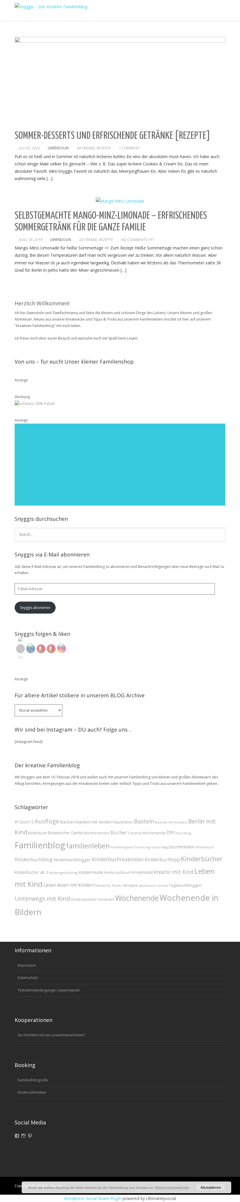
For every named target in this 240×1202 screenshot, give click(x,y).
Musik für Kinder (109, 885)
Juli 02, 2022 (29, 147)
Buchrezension (97, 833)
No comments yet (137, 239)
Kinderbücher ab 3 (31, 872)
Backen (68, 822)
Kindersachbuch (117, 872)
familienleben (88, 845)
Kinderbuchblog (34, 859)
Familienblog (40, 845)
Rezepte (103, 147)
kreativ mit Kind (173, 871)
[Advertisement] (120, 465)
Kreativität (142, 872)
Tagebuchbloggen (185, 885)
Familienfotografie (33, 1080)
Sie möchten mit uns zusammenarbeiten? (51, 1035)
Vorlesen (106, 899)
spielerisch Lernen (153, 885)
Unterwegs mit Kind (42, 898)
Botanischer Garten (66, 832)
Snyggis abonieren (35, 607)
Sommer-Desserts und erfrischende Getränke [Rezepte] (112, 136)
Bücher (119, 832)
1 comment (129, 147)
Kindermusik (90, 872)
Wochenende (137, 898)
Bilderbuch (37, 832)
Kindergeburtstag (63, 872)
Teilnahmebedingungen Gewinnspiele (49, 990)
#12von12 (24, 822)
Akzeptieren (210, 1187)
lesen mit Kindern (76, 885)
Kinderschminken (32, 1092)
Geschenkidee (182, 847)
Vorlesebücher (84, 899)
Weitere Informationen (172, 1187)
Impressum (27, 965)
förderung (142, 847)
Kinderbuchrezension (118, 859)
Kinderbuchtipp (162, 859)
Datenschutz (28, 977)
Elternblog (183, 833)
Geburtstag (159, 847)
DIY (170, 832)
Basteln (144, 821)
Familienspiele (122, 847)
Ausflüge (47, 821)
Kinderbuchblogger (72, 859)
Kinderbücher (201, 858)
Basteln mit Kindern (171, 822)
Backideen (123, 822)
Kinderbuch (205, 847)
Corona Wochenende (147, 832)
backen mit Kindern (95, 822)
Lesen (49, 885)
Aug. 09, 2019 (30, 239)
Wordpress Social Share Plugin (93, 1198)
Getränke (86, 147)
